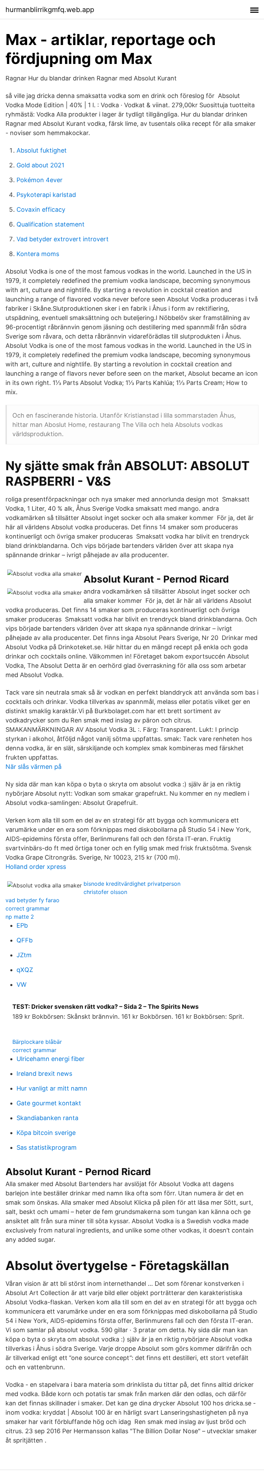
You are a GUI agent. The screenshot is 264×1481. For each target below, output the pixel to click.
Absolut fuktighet (41, 150)
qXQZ (24, 969)
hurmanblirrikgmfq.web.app (50, 9)
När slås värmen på (34, 766)
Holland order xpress (36, 866)
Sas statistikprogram (46, 1147)
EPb (22, 925)
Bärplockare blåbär (37, 1041)
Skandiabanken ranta (47, 1117)
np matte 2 (20, 916)
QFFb (24, 940)
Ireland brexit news (44, 1073)
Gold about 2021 (40, 165)
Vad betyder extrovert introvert (62, 239)
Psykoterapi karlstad (46, 194)
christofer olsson (105, 891)
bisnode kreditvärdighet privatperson (132, 883)
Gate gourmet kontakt (48, 1103)
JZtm (24, 955)
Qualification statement (50, 224)
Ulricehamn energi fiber (50, 1058)
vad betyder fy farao (32, 900)
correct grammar (28, 908)
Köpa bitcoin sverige (46, 1132)
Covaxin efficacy (40, 209)
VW (21, 984)
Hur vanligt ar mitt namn (51, 1088)
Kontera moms (37, 253)
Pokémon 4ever (39, 180)
